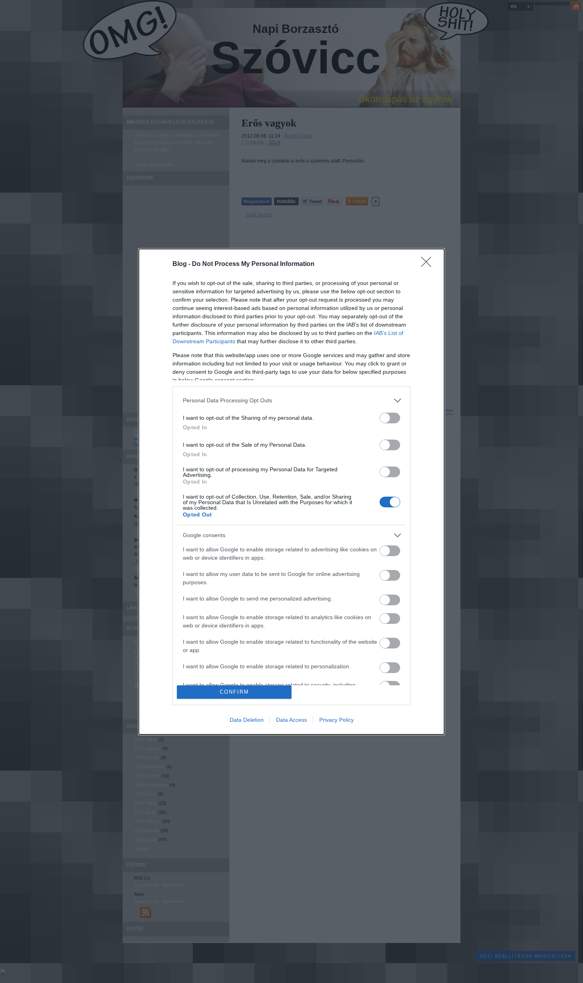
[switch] (390, 418)
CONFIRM (234, 692)
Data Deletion (247, 720)
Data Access (291, 720)
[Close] (428, 264)
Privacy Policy (336, 720)
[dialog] (291, 491)
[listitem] (291, 400)
